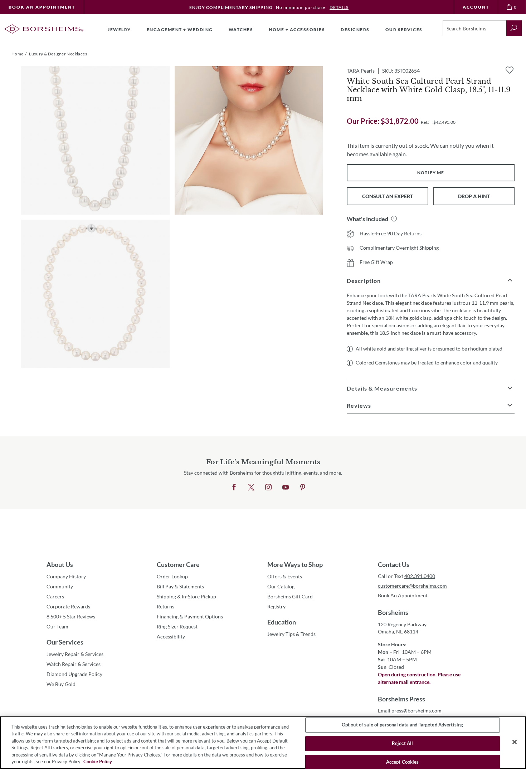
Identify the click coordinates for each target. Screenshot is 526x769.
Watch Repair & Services (74, 664)
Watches (241, 29)
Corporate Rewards (68, 606)
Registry (276, 606)
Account (476, 7)
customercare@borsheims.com (412, 586)
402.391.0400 (419, 576)
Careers (55, 596)
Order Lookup (172, 576)
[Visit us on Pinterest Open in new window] (302, 487)
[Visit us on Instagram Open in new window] (268, 487)
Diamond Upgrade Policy (74, 674)
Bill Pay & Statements (180, 586)
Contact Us (393, 564)
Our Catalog (280, 586)
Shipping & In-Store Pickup (186, 596)
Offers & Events (284, 576)
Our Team (57, 626)
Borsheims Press (401, 699)
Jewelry (119, 29)
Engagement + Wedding (180, 29)
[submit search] (514, 28)
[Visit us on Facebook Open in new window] (234, 487)
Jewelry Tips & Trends (291, 634)
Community (60, 586)
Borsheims (393, 612)
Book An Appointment (42, 7)
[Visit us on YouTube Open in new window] (285, 487)
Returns (165, 606)
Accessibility (171, 636)
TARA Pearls (361, 71)
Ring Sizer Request (177, 626)
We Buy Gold (61, 684)
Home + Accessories (297, 29)
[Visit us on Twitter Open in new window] (251, 487)
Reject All (402, 743)
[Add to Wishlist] (510, 70)
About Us (60, 564)
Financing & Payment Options (190, 616)
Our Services (65, 642)
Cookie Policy (97, 761)
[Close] (514, 742)
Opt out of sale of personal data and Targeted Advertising (402, 725)
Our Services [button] (404, 29)
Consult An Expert (387, 196)
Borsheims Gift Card (290, 596)
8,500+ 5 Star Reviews (71, 616)
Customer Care (178, 564)
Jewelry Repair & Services (75, 654)
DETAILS (339, 7)
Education (281, 622)
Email (410, 710)
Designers (355, 29)
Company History (66, 576)
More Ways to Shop (295, 564)
